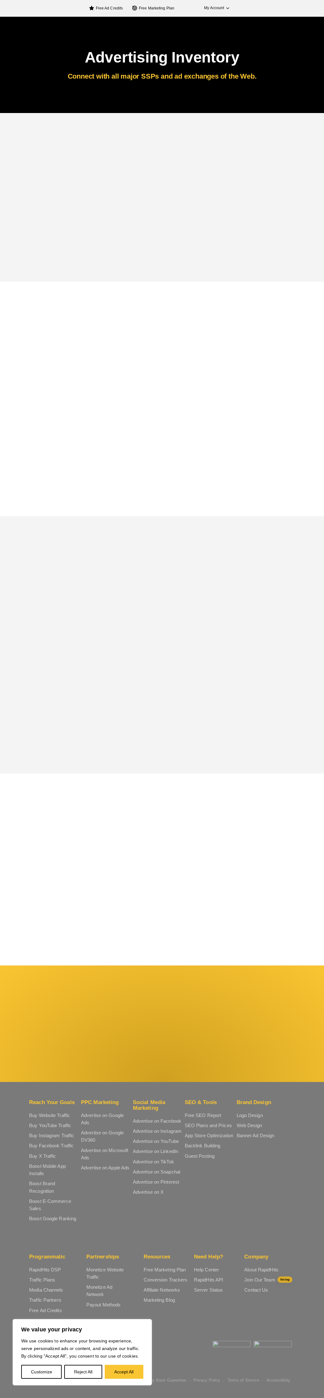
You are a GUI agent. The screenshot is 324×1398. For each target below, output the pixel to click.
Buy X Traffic (42, 1156)
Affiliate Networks (162, 1290)
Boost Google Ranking (52, 1218)
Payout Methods (103, 1304)
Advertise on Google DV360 (102, 1136)
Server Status (208, 1290)
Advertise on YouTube (156, 1141)
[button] (213, 8)
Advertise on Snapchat (156, 1171)
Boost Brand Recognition (42, 1187)
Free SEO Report (203, 1115)
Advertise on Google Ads (102, 1119)
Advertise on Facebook (157, 1121)
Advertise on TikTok (153, 1161)
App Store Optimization (209, 1135)
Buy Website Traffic (49, 1115)
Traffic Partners (45, 1300)
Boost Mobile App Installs (47, 1169)
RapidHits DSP (45, 1269)
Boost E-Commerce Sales (50, 1204)
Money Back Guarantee (164, 1380)
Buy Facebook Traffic (51, 1145)
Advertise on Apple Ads (105, 1167)
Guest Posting (200, 1156)
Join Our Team (266, 1279)
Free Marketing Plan (156, 8)
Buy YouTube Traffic (50, 1125)
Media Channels (46, 1290)
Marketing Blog (159, 1300)
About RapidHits (261, 1269)
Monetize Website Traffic (105, 1273)
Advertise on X (148, 1192)
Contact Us (256, 1290)
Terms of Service (243, 1380)
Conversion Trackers (166, 1279)
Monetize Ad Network (99, 1290)
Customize (41, 1371)
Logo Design (250, 1115)
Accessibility (278, 1380)
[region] (82, 1352)
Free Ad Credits (109, 8)
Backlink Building (203, 1145)
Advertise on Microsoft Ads (104, 1154)
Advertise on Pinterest (156, 1182)
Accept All (124, 1371)
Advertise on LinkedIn (155, 1151)
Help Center (206, 1269)
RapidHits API (208, 1279)
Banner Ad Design (256, 1135)
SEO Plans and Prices (208, 1125)
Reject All (83, 1371)
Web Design (249, 1125)
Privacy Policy (206, 1380)
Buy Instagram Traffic (51, 1135)
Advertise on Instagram (157, 1131)
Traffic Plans (42, 1279)
